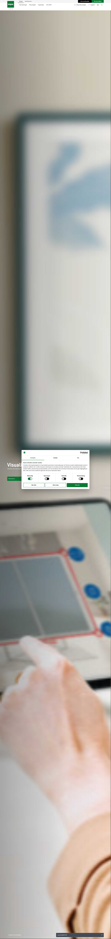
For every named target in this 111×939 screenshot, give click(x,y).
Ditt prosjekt (32, 5)
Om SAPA (48, 5)
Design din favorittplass (14, 935)
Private (21, 1)
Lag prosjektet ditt (62, 935)
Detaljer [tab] (55, 457)
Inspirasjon (41, 5)
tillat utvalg (55, 485)
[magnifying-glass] (102, 5)
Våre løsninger (23, 5)
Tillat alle (77, 485)
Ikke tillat (33, 485)
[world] (98, 5)
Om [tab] (78, 457)
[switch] (47, 479)
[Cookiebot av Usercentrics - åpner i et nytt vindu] (81, 453)
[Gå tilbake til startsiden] (10, 5)
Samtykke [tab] (32, 457)
